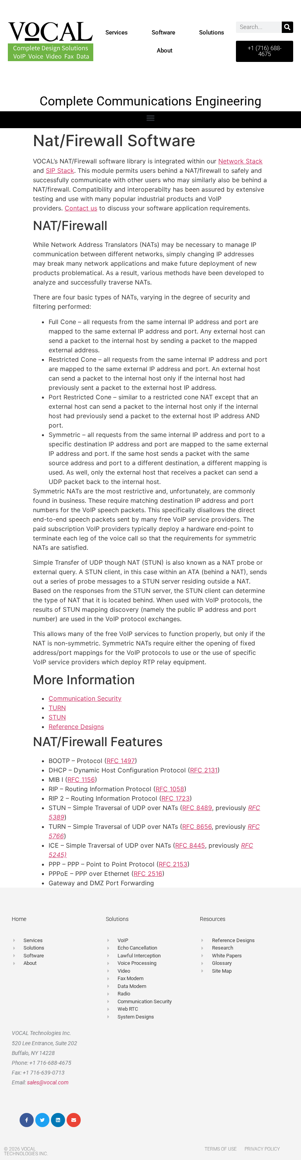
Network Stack (240, 161)
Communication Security (85, 698)
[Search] (287, 27)
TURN (57, 708)
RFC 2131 (204, 770)
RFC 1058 (170, 789)
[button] (150, 117)
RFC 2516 (148, 873)
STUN (57, 717)
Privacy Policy (262, 1149)
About (164, 50)
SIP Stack (60, 170)
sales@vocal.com (48, 1082)
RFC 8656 (197, 826)
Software (163, 32)
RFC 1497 (121, 761)
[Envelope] (74, 1120)
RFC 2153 (173, 864)
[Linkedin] (58, 1120)
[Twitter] (42, 1120)
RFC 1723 (175, 798)
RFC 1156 (81, 779)
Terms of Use (221, 1149)
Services (116, 32)
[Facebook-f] (27, 1120)
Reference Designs (76, 726)
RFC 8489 (197, 808)
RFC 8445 (190, 845)
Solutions (211, 32)
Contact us (81, 208)
